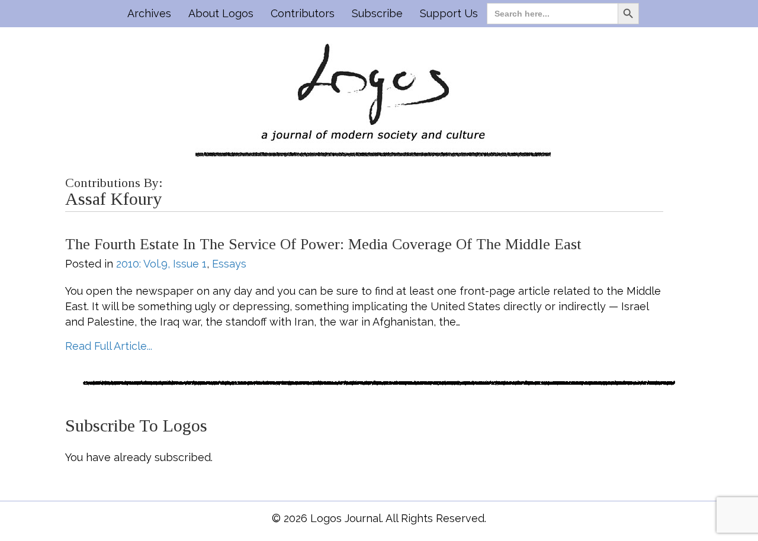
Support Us (449, 13)
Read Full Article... (108, 345)
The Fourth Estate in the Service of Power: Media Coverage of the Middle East (323, 244)
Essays (229, 263)
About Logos (220, 13)
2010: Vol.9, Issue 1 (161, 263)
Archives (149, 13)
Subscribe (377, 13)
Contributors (303, 13)
